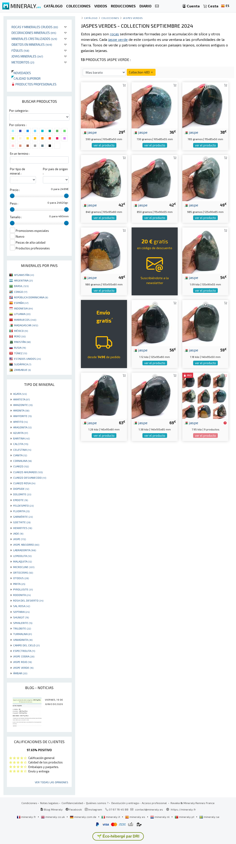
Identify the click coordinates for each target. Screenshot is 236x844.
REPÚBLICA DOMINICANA (31, 297)
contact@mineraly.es (149, 809)
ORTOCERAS (23, 572)
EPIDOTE (20, 500)
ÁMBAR (20, 673)
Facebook (75, 809)
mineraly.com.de (85, 816)
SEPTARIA (21, 611)
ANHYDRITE (22, 415)
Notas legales (49, 803)
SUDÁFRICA (22, 364)
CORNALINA (22, 460)
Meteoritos (23, 62)
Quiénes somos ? (97, 803)
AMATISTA (21, 399)
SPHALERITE (22, 622)
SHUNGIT (21, 617)
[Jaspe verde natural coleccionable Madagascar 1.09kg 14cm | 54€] (205, 250)
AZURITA (20, 432)
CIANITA (20, 455)
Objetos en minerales (32, 44)
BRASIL (21, 285)
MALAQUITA (22, 561)
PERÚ (20, 336)
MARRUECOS (25, 319)
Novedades (21, 73)
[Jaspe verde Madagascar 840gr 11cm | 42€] (104, 177)
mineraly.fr (29, 816)
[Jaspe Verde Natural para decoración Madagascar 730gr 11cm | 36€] (155, 105)
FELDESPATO (23, 505)
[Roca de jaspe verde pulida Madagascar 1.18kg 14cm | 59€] (205, 322)
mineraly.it (113, 816)
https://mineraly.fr (183, 809)
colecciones (110, 17)
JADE (18, 533)
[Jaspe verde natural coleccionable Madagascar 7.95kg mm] (205, 395)
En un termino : (20, 153)
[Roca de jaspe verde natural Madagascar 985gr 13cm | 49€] (205, 177)
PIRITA (19, 583)
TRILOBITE (22, 628)
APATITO (20, 421)
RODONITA (22, 594)
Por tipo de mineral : (17, 171)
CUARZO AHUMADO (28, 472)
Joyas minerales (27, 56)
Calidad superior (26, 78)
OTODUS (21, 578)
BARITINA (21, 438)
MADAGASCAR (26, 325)
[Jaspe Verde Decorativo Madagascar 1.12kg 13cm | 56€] (155, 322)
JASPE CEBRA (23, 656)
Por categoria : (19, 110)
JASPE (19, 539)
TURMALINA (22, 633)
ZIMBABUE (22, 369)
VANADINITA (22, 639)
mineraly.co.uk (55, 816)
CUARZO (21, 466)
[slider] (12, 196)
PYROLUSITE (23, 589)
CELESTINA (22, 449)
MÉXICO (21, 330)
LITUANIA (22, 313)
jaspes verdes (133, 17)
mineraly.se (211, 816)
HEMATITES (22, 527)
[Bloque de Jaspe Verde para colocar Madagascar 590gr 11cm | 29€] (104, 105)
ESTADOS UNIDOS (27, 358)
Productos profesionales (35, 84)
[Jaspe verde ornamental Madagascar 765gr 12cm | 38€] (205, 105)
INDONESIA (23, 308)
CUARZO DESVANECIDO (29, 477)
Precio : (15, 190)
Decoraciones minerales (34, 33)
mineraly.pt (186, 816)
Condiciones (29, 803)
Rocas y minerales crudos (35, 27)
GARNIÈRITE (23, 516)
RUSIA (20, 347)
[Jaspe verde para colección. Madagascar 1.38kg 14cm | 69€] (155, 395)
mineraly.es (137, 816)
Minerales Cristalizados (34, 39)
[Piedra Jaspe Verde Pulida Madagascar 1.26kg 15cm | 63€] (104, 395)
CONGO (20, 291)
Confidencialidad (72, 803)
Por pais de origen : (55, 171)
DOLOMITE (22, 494)
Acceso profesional (155, 803)
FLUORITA (21, 511)
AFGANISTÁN (24, 274)
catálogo (90, 17)
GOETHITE (21, 522)
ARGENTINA (23, 280)
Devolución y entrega (125, 803)
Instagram (95, 809)
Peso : (14, 203)
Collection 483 (139, 72)
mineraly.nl (162, 816)
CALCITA (20, 443)
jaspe (91, 132)
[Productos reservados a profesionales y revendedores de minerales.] (225, 423)
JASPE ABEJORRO (26, 544)
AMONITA (21, 410)
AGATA (20, 393)
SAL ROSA (21, 606)
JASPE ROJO (22, 661)
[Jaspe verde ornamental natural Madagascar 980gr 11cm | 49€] (104, 250)
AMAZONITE (22, 404)
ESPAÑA (21, 302)
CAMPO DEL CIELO (26, 645)
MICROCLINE (23, 567)
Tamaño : (16, 217)
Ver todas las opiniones (51, 782)
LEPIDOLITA (22, 555)
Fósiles (20, 50)
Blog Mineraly (53, 809)
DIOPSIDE (21, 488)
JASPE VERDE (23, 667)
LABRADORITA (24, 550)
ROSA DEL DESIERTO (28, 600)
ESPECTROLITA (24, 650)
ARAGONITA (22, 427)
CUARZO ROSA (24, 483)
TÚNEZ (20, 353)
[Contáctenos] (157, 6)
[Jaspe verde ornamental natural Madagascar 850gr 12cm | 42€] (155, 177)
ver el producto (104, 145)
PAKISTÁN (22, 341)
